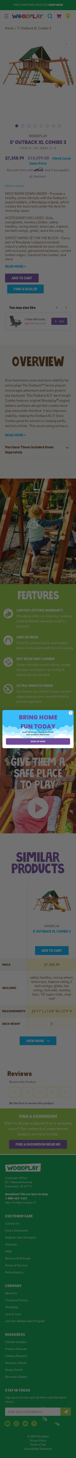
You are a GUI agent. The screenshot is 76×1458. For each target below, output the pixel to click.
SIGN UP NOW (38, 741)
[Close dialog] (71, 713)
